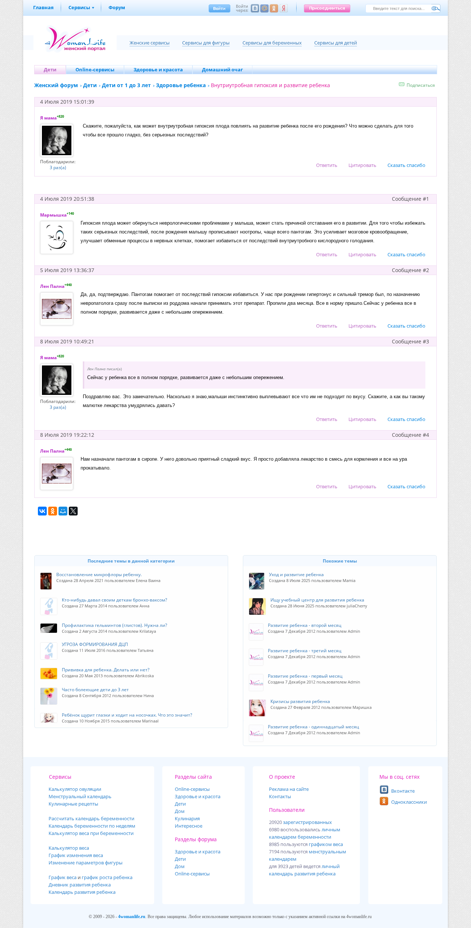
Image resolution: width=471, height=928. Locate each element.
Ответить (326, 165)
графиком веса (326, 844)
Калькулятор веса (69, 848)
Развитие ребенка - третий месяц (304, 650)
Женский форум (56, 85)
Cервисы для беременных (272, 42)
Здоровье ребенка (181, 85)
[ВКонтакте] (42, 511)
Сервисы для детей (335, 42)
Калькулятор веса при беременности (91, 833)
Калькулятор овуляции (75, 789)
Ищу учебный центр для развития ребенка (317, 600)
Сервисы (79, 7)
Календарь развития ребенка (82, 892)
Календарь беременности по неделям (92, 825)
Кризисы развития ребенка (300, 701)
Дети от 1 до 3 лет (126, 85)
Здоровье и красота (197, 796)
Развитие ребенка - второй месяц (304, 625)
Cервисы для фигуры (206, 42)
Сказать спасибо (406, 165)
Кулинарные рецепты (73, 803)
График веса (63, 877)
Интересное (188, 825)
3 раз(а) (58, 167)
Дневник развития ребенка (80, 884)
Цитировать (362, 165)
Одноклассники (409, 802)
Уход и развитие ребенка (296, 574)
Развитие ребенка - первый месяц (305, 676)
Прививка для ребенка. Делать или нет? (105, 670)
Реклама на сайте (289, 789)
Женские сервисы (150, 42)
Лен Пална (52, 286)
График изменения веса (76, 855)
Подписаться (421, 85)
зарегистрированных (307, 822)
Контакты (280, 796)
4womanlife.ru (131, 916)
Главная (43, 7)
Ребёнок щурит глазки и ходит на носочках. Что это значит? (127, 715)
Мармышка (53, 215)
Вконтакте (403, 791)
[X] (73, 511)
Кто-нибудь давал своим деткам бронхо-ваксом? (114, 600)
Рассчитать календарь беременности (91, 818)
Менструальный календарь (80, 796)
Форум (117, 7)
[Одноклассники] (52, 511)
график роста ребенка (107, 877)
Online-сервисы (192, 873)
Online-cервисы (192, 789)
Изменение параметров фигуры (86, 862)
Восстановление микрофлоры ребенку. (99, 574)
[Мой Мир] (63, 511)
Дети (90, 85)
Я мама (48, 118)
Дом (180, 811)
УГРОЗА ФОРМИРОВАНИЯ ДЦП (95, 644)
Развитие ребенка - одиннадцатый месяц (313, 727)
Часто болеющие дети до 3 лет (95, 689)
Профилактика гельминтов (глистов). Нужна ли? (114, 625)
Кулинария (187, 818)
